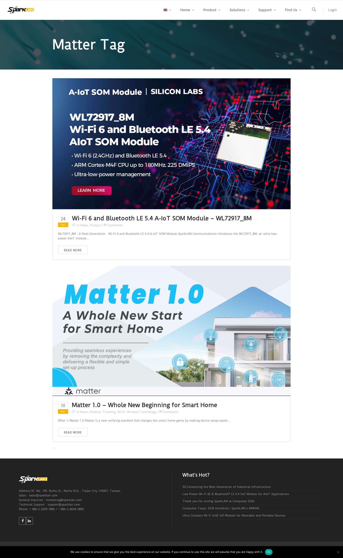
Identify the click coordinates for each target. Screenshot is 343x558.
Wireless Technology (141, 412)
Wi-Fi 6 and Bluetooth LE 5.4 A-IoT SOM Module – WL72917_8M (162, 218)
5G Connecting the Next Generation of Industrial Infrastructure (226, 487)
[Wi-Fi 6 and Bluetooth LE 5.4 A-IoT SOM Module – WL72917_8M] (171, 143)
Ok (269, 551)
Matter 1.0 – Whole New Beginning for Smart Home (144, 404)
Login (332, 10)
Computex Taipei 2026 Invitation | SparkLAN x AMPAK (220, 508)
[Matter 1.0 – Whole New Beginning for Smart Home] (171, 331)
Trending (109, 412)
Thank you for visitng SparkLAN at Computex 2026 (218, 501)
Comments (115, 225)
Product (95, 225)
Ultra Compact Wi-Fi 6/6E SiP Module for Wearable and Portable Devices (233, 515)
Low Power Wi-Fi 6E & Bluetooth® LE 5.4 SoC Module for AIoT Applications (235, 494)
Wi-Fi (121, 412)
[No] (338, 552)
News (84, 225)
